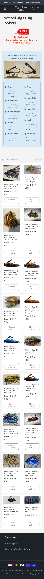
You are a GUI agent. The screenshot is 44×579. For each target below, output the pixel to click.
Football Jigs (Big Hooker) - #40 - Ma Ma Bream (31, 273)
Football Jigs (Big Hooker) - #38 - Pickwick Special (11, 273)
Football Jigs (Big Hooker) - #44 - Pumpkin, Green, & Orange (32, 310)
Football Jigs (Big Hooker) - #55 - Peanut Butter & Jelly (31, 431)
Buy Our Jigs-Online (12, 543)
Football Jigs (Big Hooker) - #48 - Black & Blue (11, 348)
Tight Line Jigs (12, 570)
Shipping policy (35, 574)
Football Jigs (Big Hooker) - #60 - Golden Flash (11, 473)
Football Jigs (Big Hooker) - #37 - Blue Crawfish (31, 226)
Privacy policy (10, 574)
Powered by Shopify (24, 570)
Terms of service (22, 574)
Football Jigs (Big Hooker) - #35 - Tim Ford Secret (11, 237)
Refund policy (37, 570)
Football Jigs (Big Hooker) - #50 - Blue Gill (11, 391)
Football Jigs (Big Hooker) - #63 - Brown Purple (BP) (11, 509)
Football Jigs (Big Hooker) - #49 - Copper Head (31, 352)
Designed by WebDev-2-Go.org (17, 549)
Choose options (11, 200)
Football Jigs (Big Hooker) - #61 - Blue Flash (31, 473)
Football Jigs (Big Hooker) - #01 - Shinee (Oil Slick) (11, 186)
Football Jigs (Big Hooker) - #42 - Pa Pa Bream (11, 314)
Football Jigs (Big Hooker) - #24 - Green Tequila (31, 180)
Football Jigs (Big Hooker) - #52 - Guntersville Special (31, 388)
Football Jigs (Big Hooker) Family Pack (31, 509)
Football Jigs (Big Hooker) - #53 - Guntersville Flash (11, 431)
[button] (5, 8)
